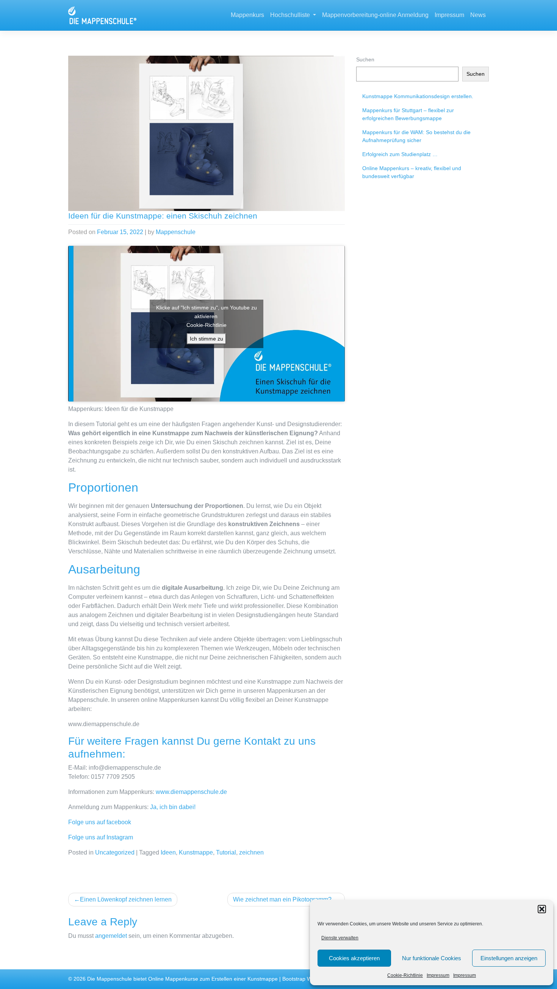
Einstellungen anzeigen (508, 958)
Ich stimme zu (206, 339)
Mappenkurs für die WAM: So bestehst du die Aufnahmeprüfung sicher (416, 136)
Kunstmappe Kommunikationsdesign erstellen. (417, 96)
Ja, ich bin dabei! (173, 807)
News (478, 15)
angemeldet (111, 936)
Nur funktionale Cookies (431, 958)
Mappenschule (176, 232)
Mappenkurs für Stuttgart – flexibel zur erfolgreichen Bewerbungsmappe (408, 114)
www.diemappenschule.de (191, 792)
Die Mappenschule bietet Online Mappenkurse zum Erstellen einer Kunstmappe (182, 979)
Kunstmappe (196, 852)
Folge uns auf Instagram (100, 837)
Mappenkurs (247, 15)
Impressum (438, 975)
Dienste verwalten (339, 938)
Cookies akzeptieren (354, 958)
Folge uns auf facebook (99, 822)
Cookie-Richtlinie (405, 975)
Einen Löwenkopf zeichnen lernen (126, 899)
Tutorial (226, 852)
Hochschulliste (290, 15)
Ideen (168, 852)
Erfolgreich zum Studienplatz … (400, 154)
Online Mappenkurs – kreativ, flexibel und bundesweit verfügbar (411, 172)
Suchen (365, 59)
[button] (542, 909)
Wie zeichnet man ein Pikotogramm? (282, 899)
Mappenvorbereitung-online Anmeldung (375, 15)
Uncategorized (115, 852)
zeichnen (251, 852)
